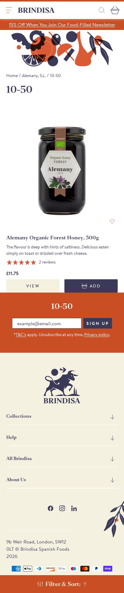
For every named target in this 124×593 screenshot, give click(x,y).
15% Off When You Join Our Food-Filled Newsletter (62, 24)
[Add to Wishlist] (112, 221)
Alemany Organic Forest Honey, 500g (52, 238)
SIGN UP (97, 323)
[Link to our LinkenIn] (74, 508)
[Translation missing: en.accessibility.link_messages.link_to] (62, 385)
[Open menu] (9, 10)
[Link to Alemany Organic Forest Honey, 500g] (62, 171)
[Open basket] (115, 10)
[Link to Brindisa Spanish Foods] (36, 10)
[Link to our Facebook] (50, 508)
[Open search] (102, 10)
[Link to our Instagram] (62, 508)
